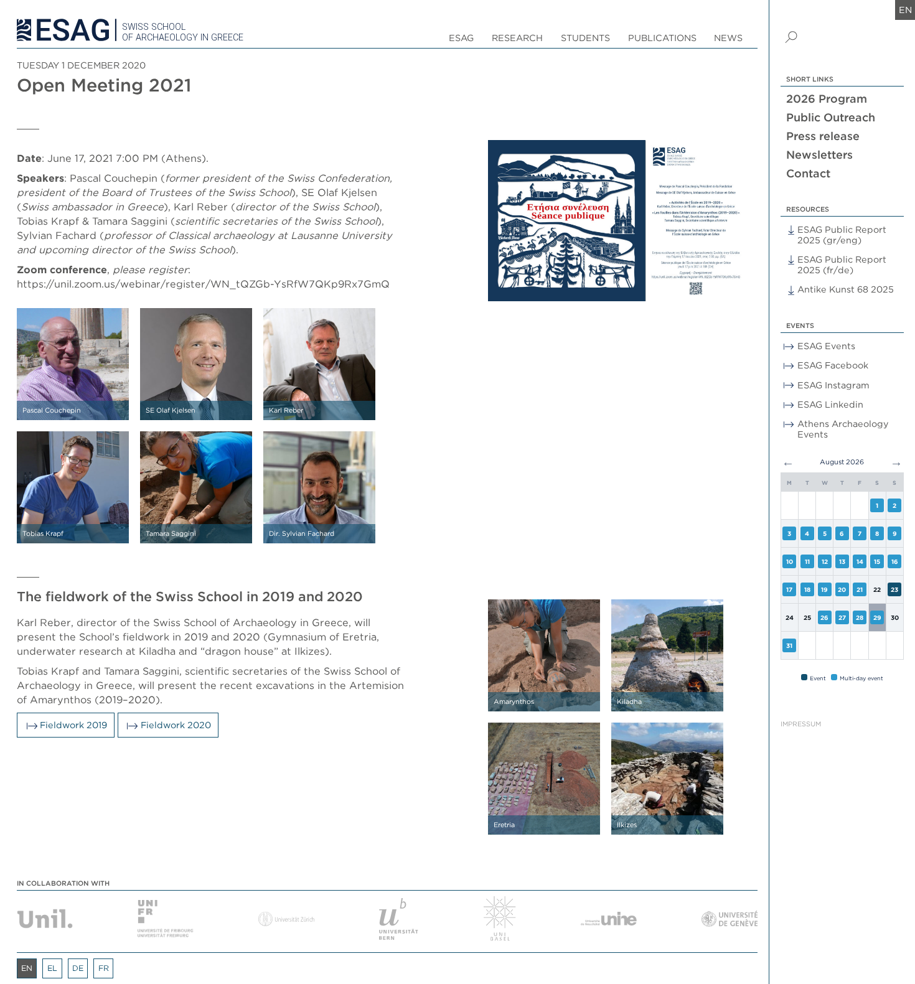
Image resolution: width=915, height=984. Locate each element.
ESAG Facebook (832, 365)
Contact (808, 173)
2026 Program (826, 98)
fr (103, 968)
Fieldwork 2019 (73, 724)
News (728, 37)
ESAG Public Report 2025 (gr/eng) (841, 234)
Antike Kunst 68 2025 (845, 289)
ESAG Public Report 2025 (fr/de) (841, 264)
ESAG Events (826, 345)
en (905, 9)
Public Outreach (830, 117)
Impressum (801, 724)
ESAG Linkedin (830, 404)
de (77, 968)
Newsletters (819, 154)
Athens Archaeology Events (843, 428)
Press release (823, 136)
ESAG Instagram (833, 385)
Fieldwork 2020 (176, 724)
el (52, 968)
